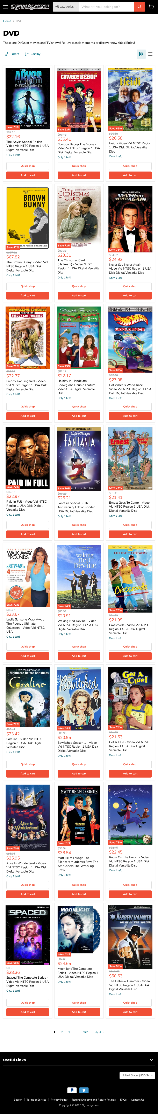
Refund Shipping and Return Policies (94, 1100)
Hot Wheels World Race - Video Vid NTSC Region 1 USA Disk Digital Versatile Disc (130, 389)
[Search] (139, 7)
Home (7, 21)
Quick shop (28, 166)
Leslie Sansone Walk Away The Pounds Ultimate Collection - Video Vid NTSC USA (25, 625)
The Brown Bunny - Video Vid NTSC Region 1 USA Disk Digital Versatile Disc (27, 266)
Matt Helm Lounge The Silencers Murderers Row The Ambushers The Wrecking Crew (78, 864)
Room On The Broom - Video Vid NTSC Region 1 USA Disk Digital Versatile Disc (129, 861)
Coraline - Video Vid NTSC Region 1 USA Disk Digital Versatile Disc (24, 743)
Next (98, 1032)
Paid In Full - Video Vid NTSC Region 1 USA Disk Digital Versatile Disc (26, 506)
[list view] (150, 54)
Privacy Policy (59, 1100)
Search (18, 1100)
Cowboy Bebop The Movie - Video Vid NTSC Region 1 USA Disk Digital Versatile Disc (79, 148)
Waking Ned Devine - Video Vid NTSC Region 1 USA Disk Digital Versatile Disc (78, 625)
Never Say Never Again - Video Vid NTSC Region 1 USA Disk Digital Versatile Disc (130, 269)
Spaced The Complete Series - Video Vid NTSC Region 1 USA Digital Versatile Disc (27, 981)
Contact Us (137, 1100)
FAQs (123, 1100)
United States (135, 1075)
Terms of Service (36, 1100)
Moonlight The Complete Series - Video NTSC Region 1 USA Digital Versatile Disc (78, 973)
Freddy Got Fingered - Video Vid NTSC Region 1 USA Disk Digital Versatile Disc (26, 385)
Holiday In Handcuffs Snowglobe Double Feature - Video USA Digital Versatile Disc (77, 387)
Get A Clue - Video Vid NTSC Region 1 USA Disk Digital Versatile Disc (129, 746)
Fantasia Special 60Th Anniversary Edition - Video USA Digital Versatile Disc (76, 507)
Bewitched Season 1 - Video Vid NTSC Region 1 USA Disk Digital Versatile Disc (78, 747)
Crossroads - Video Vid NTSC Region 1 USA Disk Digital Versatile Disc (129, 629)
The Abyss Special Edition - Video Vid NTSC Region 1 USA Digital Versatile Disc (27, 146)
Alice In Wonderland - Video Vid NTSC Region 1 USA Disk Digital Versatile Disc (26, 867)
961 (86, 1032)
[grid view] (141, 54)
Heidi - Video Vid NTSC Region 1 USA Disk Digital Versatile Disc (130, 147)
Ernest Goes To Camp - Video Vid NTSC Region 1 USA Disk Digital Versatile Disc (129, 507)
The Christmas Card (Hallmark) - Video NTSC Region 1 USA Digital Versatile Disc (78, 266)
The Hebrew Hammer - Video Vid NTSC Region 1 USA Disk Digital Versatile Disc (129, 985)
